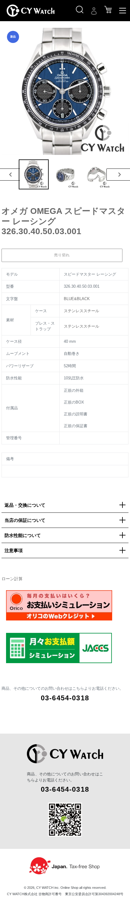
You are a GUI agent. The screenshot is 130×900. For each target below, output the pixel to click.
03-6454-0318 (65, 698)
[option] (33, 174)
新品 (13, 36)
